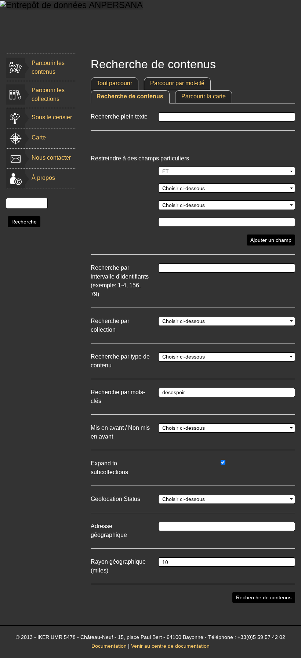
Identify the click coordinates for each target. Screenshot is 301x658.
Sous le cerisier (52, 117)
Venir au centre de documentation (170, 646)
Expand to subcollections (109, 467)
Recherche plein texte (119, 116)
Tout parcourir (114, 83)
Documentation (109, 646)
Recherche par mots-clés (118, 396)
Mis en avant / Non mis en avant (120, 432)
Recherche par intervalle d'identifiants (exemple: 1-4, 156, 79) (120, 281)
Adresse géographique (109, 530)
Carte (39, 137)
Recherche (24, 222)
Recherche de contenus (130, 96)
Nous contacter (51, 157)
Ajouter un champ (270, 240)
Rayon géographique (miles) (118, 566)
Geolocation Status (115, 499)
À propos (43, 178)
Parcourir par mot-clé (177, 83)
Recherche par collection (110, 325)
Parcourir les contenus (48, 67)
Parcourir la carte (203, 96)
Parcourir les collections (48, 94)
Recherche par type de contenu (120, 360)
